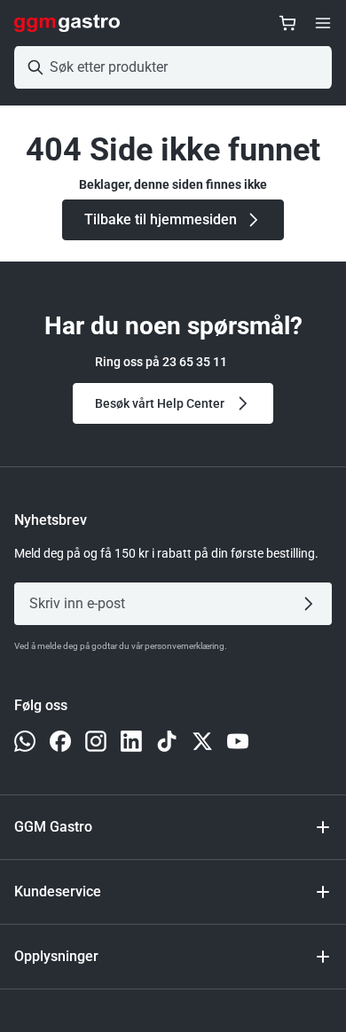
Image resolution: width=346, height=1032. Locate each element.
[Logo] (67, 23)
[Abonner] (312, 603)
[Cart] (287, 23)
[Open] (323, 23)
